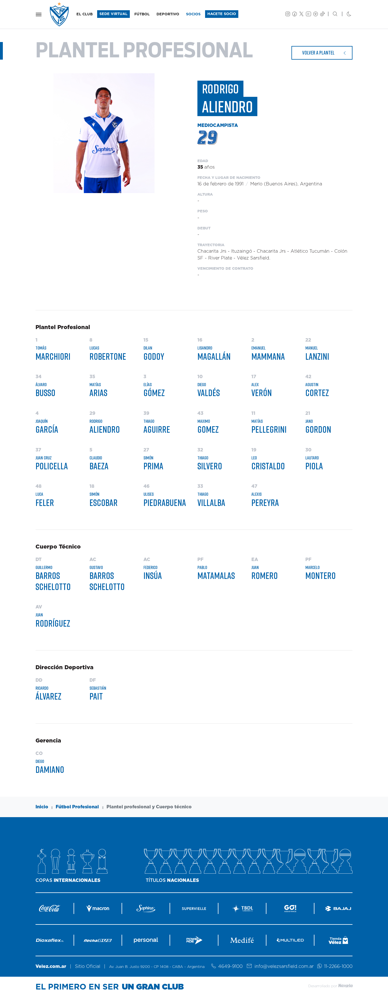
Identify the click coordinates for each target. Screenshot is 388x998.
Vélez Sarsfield (60, 14)
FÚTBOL (142, 14)
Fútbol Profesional (77, 807)
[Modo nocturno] (344, 14)
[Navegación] (38, 14)
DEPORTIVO (168, 14)
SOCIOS (193, 14)
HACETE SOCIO (221, 14)
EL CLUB (84, 14)
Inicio (42, 807)
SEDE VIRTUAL (113, 14)
